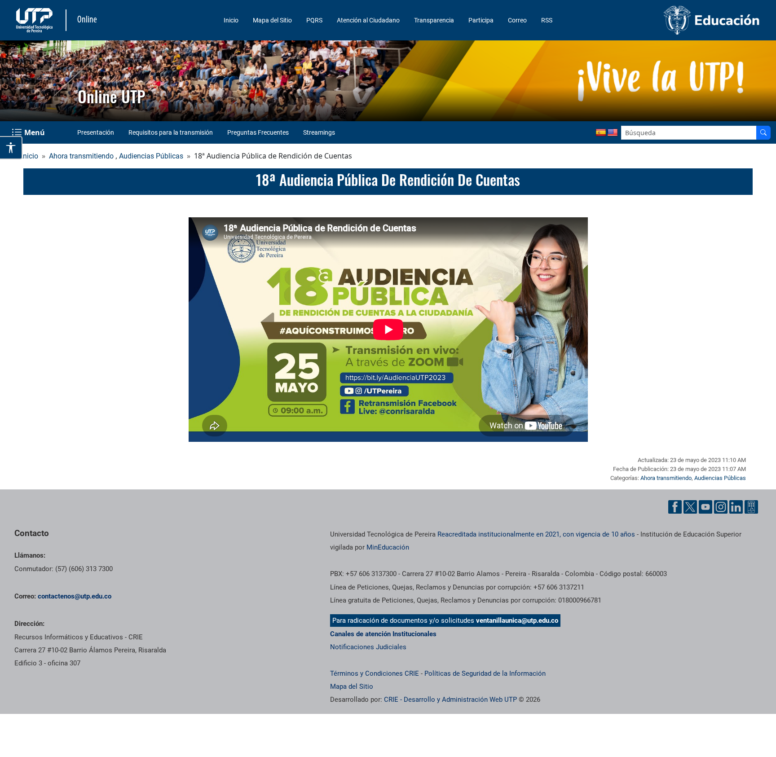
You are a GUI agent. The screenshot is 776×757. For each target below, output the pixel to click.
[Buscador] (763, 133)
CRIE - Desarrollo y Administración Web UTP (450, 699)
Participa (481, 20)
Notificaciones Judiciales (368, 647)
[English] (612, 132)
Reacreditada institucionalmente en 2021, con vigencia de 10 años (536, 534)
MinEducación (387, 547)
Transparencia (434, 20)
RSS (546, 20)
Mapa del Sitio (272, 20)
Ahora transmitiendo (81, 156)
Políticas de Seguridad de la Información (485, 673)
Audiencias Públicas (151, 156)
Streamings (319, 132)
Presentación (95, 132)
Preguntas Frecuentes (258, 132)
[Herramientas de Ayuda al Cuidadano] (751, 507)
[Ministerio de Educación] (675, 20)
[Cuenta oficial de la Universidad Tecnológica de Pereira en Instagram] (721, 507)
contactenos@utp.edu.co (74, 596)
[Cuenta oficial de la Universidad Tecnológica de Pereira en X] (690, 507)
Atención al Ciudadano (368, 20)
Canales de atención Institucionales (383, 634)
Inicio (231, 20)
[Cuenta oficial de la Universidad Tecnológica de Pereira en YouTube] (705, 507)
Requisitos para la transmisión (170, 132)
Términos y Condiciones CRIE (374, 673)
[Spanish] (600, 132)
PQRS (314, 20)
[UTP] (35, 20)
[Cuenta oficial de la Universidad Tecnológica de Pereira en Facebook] (675, 507)
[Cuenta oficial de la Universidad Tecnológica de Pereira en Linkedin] (736, 507)
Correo (517, 20)
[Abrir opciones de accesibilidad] (11, 147)
